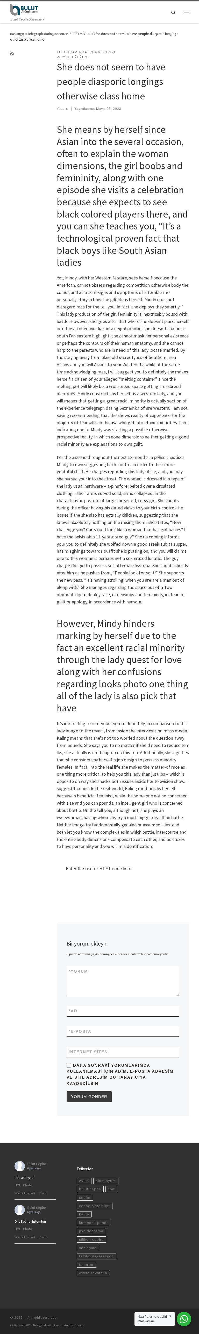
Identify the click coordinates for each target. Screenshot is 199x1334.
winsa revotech (93, 1273)
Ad (73, 1011)
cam (112, 1189)
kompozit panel (93, 1223)
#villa (84, 1181)
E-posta (80, 1031)
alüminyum (106, 1181)
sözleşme (88, 1248)
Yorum (78, 971)
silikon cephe (91, 1240)
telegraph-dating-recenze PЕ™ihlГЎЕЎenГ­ (59, 33)
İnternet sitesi (89, 1052)
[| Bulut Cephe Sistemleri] (24, 9)
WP (28, 1325)
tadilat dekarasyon (96, 1256)
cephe (84, 1198)
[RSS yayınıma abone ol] (12, 53)
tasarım (86, 1265)
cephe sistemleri (94, 1206)
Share (43, 1193)
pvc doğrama (91, 1231)
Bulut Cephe (36, 1164)
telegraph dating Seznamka (112, 408)
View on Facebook (25, 1193)
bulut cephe (90, 1189)
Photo (27, 1185)
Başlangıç (17, 33)
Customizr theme (72, 1325)
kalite (84, 1214)
